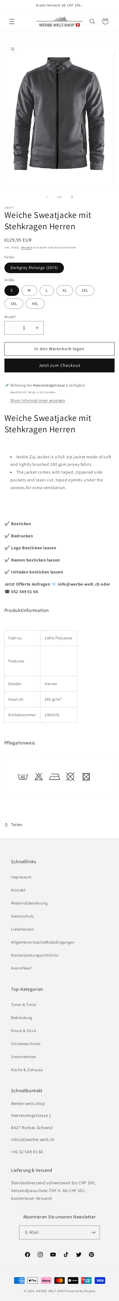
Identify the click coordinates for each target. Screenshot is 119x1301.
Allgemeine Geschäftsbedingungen (43, 942)
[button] (11, 21)
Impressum (21, 877)
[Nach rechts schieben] (72, 197)
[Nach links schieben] (47, 197)
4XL (35, 303)
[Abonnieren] (93, 1232)
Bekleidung (21, 1017)
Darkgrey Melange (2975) (34, 267)
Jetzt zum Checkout (59, 365)
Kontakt (18, 890)
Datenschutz (22, 916)
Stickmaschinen (26, 1043)
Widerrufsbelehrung (29, 903)
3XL (14, 303)
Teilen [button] (16, 824)
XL (65, 290)
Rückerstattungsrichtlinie (34, 955)
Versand (26, 247)
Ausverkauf (21, 967)
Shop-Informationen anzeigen (37, 400)
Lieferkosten (22, 929)
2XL (85, 290)
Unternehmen (23, 1056)
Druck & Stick (23, 1030)
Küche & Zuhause (27, 1069)
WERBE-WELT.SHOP (50, 1291)
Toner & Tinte (23, 1004)
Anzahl (9, 316)
